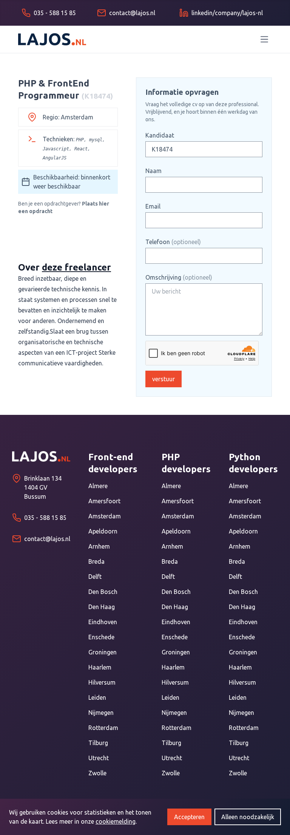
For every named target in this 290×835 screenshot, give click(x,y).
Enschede (101, 637)
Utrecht (98, 758)
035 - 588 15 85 (45, 517)
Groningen (102, 652)
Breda (96, 561)
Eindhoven (102, 622)
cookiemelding (116, 821)
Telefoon (173, 241)
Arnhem (99, 546)
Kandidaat (159, 135)
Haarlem (99, 667)
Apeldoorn (102, 531)
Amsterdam (104, 516)
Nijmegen (101, 712)
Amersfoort (104, 501)
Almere (98, 485)
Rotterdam (103, 727)
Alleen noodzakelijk (247, 816)
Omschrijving (178, 277)
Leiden (97, 697)
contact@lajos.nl (47, 538)
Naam (153, 170)
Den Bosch (102, 591)
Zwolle (97, 773)
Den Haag (101, 606)
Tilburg (98, 742)
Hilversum (102, 682)
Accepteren (189, 816)
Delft (95, 576)
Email (152, 206)
